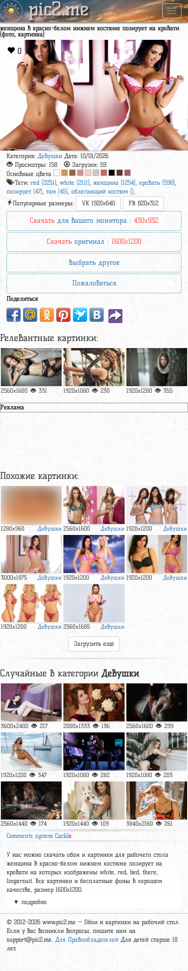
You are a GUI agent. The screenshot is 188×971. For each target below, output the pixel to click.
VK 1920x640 (98, 203)
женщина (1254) (114, 182)
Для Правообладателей (86, 939)
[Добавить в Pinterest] (63, 315)
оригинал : (94, 241)
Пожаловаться (94, 283)
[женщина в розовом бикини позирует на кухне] (31, 505)
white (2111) (75, 182)
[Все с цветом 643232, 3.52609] (119, 172)
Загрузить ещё (94, 643)
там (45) (57, 191)
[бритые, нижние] (31, 367)
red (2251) (43, 182)
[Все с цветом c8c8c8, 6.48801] (96, 172)
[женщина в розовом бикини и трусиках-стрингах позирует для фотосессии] (93, 603)
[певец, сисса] (93, 367)
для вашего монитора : (94, 220)
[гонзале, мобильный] (93, 800)
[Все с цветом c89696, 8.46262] (80, 172)
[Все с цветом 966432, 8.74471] (72, 172)
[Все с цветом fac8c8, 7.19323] (88, 172)
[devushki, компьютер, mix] (31, 603)
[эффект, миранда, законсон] (93, 751)
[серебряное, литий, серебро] (31, 751)
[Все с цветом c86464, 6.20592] (104, 172)
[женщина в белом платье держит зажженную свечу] (156, 702)
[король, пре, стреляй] (156, 800)
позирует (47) (24, 191)
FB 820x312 (143, 203)
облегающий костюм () (102, 191)
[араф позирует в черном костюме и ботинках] (156, 751)
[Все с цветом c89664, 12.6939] (64, 172)
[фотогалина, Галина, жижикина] (93, 702)
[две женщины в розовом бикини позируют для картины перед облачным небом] (93, 554)
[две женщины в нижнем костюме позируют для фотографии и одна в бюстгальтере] (156, 554)
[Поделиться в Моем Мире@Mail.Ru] (30, 315)
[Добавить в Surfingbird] (80, 315)
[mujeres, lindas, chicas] (31, 554)
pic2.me (58, 10)
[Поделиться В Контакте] (97, 315)
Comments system (39, 836)
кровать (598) (157, 182)
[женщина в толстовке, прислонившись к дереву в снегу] (156, 367)
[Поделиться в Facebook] (14, 315)
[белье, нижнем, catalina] (93, 505)
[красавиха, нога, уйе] (31, 702)
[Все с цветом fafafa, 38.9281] (56, 172)
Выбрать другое (94, 262)
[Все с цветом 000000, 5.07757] (111, 172)
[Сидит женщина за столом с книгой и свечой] (31, 800)
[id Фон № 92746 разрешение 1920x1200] (156, 505)
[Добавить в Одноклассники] (47, 315)
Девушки (50, 156)
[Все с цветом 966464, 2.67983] (127, 172)
